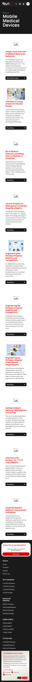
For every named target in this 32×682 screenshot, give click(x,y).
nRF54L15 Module (8, 604)
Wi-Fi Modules (8, 580)
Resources (6, 13)
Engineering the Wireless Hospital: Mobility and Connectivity (14, 257)
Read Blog (10, 128)
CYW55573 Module (9, 583)
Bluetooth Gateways (9, 648)
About (5, 564)
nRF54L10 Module (8, 610)
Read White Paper (13, 78)
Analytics (16, 672)
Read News (10, 334)
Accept (25, 678)
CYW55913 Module (9, 589)
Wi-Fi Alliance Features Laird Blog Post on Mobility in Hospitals (14, 155)
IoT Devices (7, 638)
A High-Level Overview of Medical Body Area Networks (15, 53)
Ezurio (5, 561)
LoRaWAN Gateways (9, 642)
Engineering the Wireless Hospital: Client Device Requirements (14, 361)
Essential (7, 672)
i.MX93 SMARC (7, 626)
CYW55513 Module (9, 586)
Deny (19, 678)
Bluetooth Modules (7, 599)
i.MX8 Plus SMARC (8, 629)
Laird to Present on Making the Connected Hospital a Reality (16, 205)
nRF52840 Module (8, 613)
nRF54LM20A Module (9, 607)
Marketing (8, 674)
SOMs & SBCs (8, 619)
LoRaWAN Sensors (8, 645)
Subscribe (16, 554)
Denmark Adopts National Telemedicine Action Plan (15, 410)
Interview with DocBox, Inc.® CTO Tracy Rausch (14, 460)
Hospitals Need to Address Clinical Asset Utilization (15, 510)
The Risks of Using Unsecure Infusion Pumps (14, 103)
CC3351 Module (8, 593)
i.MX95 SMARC (7, 623)
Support (5, 571)
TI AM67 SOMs (7, 632)
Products (6, 567)
